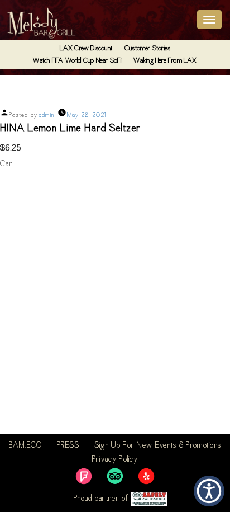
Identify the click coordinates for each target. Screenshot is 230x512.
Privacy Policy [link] (115, 459)
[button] (209, 491)
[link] (84, 476)
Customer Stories (147, 49)
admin (47, 115)
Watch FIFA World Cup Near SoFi (77, 61)
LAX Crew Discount (86, 49)
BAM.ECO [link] (25, 445)
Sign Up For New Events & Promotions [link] (158, 445)
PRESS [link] (68, 445)
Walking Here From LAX (165, 61)
